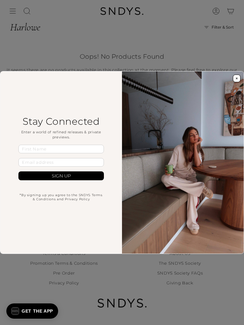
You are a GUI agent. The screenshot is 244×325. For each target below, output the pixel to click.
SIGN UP (61, 176)
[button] (32, 311)
